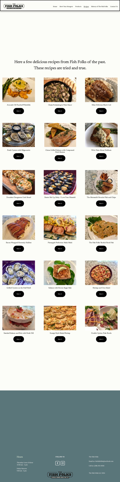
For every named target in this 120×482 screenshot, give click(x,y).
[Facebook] (57, 463)
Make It (19, 111)
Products (78, 6)
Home (55, 6)
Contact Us (114, 6)
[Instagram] (63, 463)
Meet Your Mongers (66, 6)
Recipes (86, 6)
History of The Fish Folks (99, 6)
